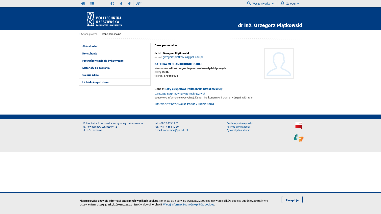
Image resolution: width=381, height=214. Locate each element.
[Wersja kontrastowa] (109, 3)
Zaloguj (290, 3)
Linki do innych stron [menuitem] (95, 82)
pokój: (158, 72)
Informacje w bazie (184, 104)
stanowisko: (161, 68)
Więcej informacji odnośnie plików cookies (188, 204)
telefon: (159, 75)
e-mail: (158, 57)
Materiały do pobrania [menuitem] (96, 67)
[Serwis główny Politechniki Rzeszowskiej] (83, 3)
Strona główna (89, 34)
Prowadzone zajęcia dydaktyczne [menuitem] (103, 60)
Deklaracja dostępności (239, 123)
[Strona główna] (116, 18)
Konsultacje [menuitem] (89, 53)
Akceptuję (292, 200)
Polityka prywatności (238, 126)
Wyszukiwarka (261, 3)
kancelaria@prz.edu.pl (175, 130)
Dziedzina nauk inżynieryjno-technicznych (180, 94)
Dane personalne (111, 34)
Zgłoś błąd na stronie (238, 130)
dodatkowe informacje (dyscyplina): (175, 97)
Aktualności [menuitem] (89, 46)
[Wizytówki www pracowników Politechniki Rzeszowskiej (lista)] (92, 3)
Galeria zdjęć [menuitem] (90, 74)
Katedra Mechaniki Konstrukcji (178, 64)
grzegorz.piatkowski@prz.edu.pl (183, 57)
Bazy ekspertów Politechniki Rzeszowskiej (193, 89)
